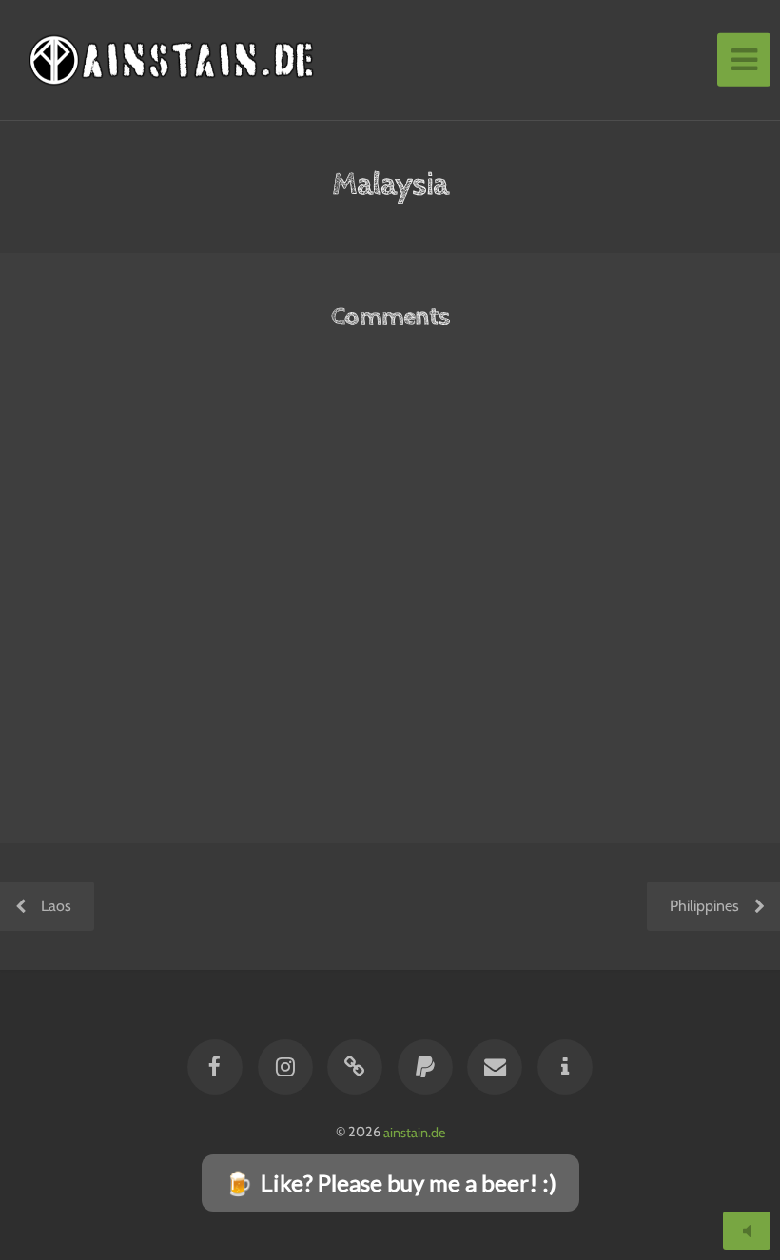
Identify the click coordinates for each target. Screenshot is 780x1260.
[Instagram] (285, 1067)
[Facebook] (216, 1067)
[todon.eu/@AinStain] (354, 1067)
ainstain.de (414, 1131)
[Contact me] (494, 1067)
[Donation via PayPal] (425, 1067)
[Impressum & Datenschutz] (565, 1067)
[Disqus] (390, 599)
